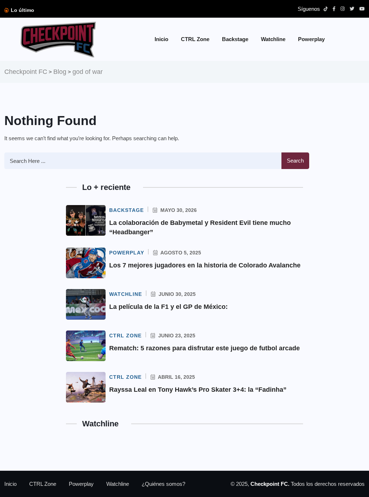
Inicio (161, 39)
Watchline (273, 39)
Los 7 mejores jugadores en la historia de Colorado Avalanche (205, 265)
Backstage (235, 39)
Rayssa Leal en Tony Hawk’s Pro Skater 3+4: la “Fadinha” (197, 389)
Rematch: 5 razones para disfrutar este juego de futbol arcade (204, 348)
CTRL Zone (195, 39)
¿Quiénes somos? (163, 484)
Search (295, 160)
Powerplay (311, 39)
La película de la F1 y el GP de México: (168, 306)
